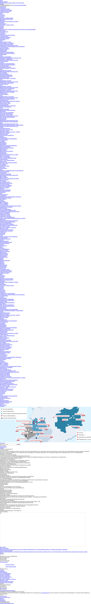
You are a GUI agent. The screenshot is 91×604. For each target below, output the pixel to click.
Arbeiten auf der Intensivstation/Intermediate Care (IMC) (12, 218)
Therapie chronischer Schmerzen (7, 53)
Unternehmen (3, 6)
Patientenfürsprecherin (5, 191)
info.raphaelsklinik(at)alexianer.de (7, 590)
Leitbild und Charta (4, 12)
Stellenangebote (3, 208)
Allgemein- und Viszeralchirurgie (7, 35)
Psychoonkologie (4, 194)
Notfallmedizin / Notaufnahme (7, 83)
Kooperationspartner (4, 243)
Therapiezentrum (4, 139)
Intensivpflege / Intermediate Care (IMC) (9, 154)
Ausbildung (2, 201)
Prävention (2, 20)
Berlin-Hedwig (3, 252)
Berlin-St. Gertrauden (5, 251)
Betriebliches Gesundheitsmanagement (8, 225)
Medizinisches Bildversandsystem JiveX (9, 45)
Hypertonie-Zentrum (4, 77)
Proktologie (2, 39)
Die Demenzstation (4, 65)
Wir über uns (3, 7)
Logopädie (2, 141)
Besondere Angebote (4, 133)
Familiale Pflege (3, 153)
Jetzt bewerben (3, 245)
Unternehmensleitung (5, 9)
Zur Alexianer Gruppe (5, 597)
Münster (2, 259)
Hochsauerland (3, 256)
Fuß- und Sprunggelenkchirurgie (7, 117)
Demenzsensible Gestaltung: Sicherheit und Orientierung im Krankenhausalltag (18, 29)
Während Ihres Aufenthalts (6, 185)
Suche (1, 246)
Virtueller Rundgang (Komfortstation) (8, 138)
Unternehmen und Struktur (6, 10)
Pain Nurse (2, 167)
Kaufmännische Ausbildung (6, 207)
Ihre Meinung (3, 199)
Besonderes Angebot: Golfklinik (7, 92)
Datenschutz (3, 600)
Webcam (2, 136)
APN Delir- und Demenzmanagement (8, 162)
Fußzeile (2, 4)
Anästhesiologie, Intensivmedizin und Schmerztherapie (12, 46)
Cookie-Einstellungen (5, 602)
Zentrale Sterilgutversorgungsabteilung (8, 236)
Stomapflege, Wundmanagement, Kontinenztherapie (11, 170)
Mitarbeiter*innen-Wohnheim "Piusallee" (9, 21)
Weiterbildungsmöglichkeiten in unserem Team (10, 57)
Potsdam (2, 261)
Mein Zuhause (3, 176)
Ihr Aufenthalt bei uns (5, 182)
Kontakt (2, 554)
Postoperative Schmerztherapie (7, 52)
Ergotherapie (3, 142)
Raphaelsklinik (3, 266)
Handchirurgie (3, 118)
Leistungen (2, 32)
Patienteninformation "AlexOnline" (8, 68)
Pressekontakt (3, 23)
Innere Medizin (3, 72)
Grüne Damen (3, 195)
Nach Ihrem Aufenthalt (5, 186)
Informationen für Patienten (6, 183)
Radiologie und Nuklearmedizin (7, 98)
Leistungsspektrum (4, 73)
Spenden (2, 16)
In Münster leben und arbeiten (6, 229)
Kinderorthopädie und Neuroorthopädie (9, 121)
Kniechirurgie (3, 119)
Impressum (2, 599)
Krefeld (1, 258)
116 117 (2, 595)
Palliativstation (3, 54)
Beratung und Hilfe (4, 187)
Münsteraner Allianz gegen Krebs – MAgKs (10, 131)
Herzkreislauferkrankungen (6, 75)
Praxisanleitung (3, 168)
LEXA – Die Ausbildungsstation (7, 217)
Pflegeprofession (3, 149)
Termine (2, 26)
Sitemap (2, 598)
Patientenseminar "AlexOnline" (7, 43)
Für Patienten (3, 180)
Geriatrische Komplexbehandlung (7, 64)
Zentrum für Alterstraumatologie (7, 63)
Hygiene (2, 240)
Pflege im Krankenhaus (5, 146)
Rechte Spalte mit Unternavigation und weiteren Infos (12, 2)
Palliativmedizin (3, 93)
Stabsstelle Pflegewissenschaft (7, 147)
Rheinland (2, 263)
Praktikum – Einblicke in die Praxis (8, 227)
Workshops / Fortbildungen (6, 59)
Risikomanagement (4, 241)
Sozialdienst (2, 192)
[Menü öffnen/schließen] (5, 5)
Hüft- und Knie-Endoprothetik (7, 112)
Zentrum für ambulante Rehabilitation (8, 145)
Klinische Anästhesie (4, 48)
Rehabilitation (3, 144)
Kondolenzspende (4, 31)
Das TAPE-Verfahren (5, 102)
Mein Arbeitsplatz (4, 177)
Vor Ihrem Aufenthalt (5, 184)
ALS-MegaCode (4, 163)
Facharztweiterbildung (5, 212)
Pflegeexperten (3, 161)
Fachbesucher (3, 232)
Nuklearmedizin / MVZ (5, 103)
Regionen (2, 248)
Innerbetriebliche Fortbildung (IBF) (8, 210)
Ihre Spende (2, 30)
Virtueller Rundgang (4, 109)
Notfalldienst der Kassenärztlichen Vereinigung (10, 196)
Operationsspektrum (4, 38)
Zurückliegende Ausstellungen (7, 135)
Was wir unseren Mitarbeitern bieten (8, 158)
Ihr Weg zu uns (3, 588)
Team (1, 40)
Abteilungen (3, 34)
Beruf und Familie (4, 228)
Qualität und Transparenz (5, 11)
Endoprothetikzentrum (5, 128)
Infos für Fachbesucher (5, 156)
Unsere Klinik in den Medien (6, 44)
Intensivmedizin (3, 50)
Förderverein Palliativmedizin (6, 18)
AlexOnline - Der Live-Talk (6, 114)
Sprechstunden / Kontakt (5, 42)
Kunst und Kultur (4, 134)
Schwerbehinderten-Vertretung (7, 224)
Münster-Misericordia (5, 260)
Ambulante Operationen (5, 37)
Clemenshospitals (45, 592)
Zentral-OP (2, 234)
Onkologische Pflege (4, 166)
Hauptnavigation (3, 1)
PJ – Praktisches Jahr (4, 226)
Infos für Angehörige (4, 155)
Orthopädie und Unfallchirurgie (7, 88)
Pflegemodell (3, 152)
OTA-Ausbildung (4, 204)
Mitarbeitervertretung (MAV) (6, 19)
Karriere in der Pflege (5, 213)
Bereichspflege (3, 150)
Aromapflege (3, 164)
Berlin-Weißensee (4, 253)
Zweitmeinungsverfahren (5, 197)
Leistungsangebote (4, 36)
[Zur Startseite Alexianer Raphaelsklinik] (18, 5)
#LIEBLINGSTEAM (5, 215)
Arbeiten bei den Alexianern (6, 230)
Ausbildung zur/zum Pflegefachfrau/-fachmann (10, 205)
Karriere (2, 200)
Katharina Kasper (4, 254)
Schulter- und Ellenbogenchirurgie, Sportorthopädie (11, 125)
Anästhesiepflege (4, 159)
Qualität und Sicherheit (5, 238)
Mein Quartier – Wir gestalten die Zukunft (9, 178)
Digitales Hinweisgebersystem (7, 603)
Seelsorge (2, 14)
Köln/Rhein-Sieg (4, 257)
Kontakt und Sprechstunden (6, 113)
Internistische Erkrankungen (6, 76)
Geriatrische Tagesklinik (5, 67)
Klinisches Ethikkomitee (5, 189)
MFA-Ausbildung (4, 202)
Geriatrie (2, 62)
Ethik (1, 13)
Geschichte (2, 15)
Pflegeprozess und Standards (6, 151)
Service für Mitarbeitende (5, 223)
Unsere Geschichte (4, 179)
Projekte (2, 28)
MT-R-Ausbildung (4, 203)
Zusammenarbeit (3, 237)
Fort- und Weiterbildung (5, 209)
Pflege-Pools (3, 219)
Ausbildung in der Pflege (5, 216)
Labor (1, 235)
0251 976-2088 (5, 560)
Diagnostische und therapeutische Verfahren (10, 101)
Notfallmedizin (3, 51)
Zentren (1, 127)
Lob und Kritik (3, 596)
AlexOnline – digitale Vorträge (7, 24)
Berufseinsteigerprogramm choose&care (9, 220)
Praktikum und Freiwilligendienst (7, 221)
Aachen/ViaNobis (4, 250)
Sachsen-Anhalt (3, 265)
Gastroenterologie (4, 61)
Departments (3, 111)
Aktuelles (2, 22)
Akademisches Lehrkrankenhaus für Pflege (9, 211)
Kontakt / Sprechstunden (5, 56)
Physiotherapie (3, 143)
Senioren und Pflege (4, 171)
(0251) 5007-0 (3, 589)
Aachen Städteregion (4, 249)
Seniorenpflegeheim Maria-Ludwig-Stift (9, 175)
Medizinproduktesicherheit (6, 242)
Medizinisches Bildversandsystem (7, 110)
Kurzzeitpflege (3, 172)
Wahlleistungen (3, 137)
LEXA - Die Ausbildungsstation (7, 160)
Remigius (2, 262)
